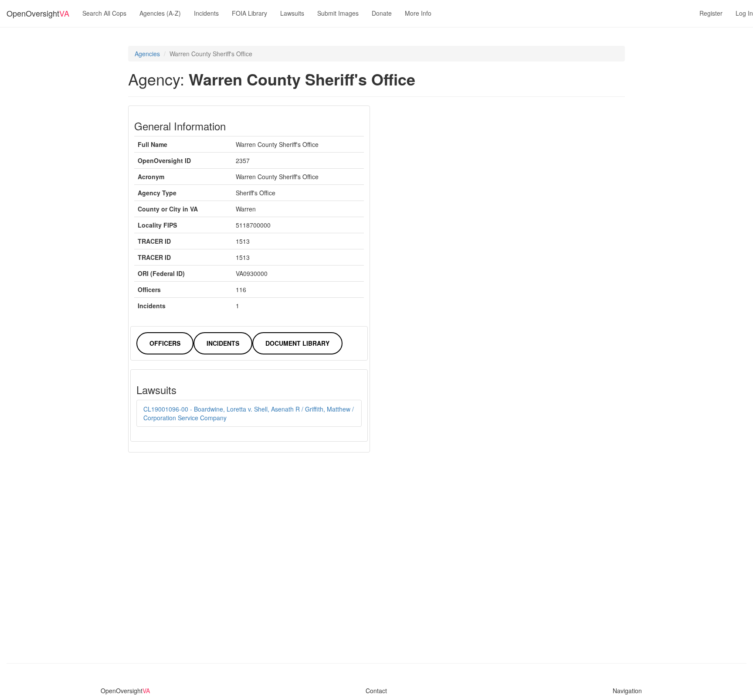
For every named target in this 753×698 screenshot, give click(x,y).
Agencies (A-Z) (160, 13)
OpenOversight (38, 13)
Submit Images (338, 13)
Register (710, 13)
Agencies (147, 53)
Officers (164, 343)
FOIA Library (249, 13)
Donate (382, 13)
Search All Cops (104, 13)
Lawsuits (292, 13)
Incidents (206, 13)
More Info (418, 13)
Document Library (297, 343)
